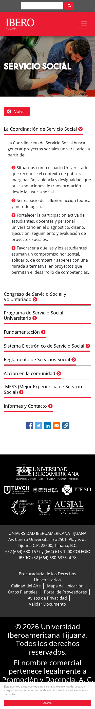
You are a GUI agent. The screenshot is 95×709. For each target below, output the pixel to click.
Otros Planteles (22, 592)
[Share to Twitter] (38, 425)
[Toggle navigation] (84, 24)
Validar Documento (47, 604)
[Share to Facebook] (29, 425)
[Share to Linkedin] (47, 425)
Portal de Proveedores (65, 592)
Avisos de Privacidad (47, 598)
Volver (19, 111)
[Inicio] (20, 23)
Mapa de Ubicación (65, 586)
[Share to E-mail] (56, 425)
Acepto (47, 703)
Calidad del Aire (26, 586)
